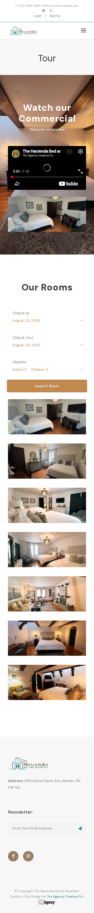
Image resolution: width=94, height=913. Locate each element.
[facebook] (43, 11)
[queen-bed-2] (47, 213)
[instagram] (51, 11)
